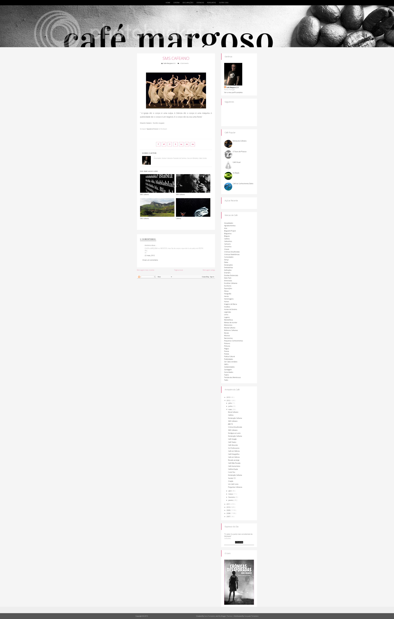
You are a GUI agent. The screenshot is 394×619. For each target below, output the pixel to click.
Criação (230, 481)
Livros (226, 315)
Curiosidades (228, 257)
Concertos (227, 246)
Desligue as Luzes (234, 433)
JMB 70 (230, 424)
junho (230, 406)
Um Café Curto (233, 484)
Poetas (226, 354)
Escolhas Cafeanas (230, 283)
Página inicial (178, 270)
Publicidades (228, 359)
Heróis (226, 296)
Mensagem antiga (209, 270)
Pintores (227, 343)
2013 (229, 397)
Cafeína (176, 3)
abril (230, 491)
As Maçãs (236, 173)
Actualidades (228, 223)
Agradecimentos (230, 226)
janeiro (231, 500)
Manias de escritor (230, 322)
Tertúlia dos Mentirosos (232, 377)
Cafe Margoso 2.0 (169, 63)
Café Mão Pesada (234, 463)
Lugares (227, 317)
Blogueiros (228, 233)
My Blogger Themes (225, 616)
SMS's (226, 364)
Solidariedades (229, 367)
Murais (226, 333)
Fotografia (227, 294)
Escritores (227, 286)
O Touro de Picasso (239, 151)
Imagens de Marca (230, 304)
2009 (229, 510)
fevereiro (231, 497)
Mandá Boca (228, 320)
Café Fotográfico (233, 454)
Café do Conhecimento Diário (243, 183)
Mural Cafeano (233, 412)
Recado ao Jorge (233, 460)
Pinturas (227, 346)
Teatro (226, 375)
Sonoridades (228, 372)
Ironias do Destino (230, 309)
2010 (229, 507)
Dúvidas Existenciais (231, 275)
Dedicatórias (228, 267)
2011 (229, 504)
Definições (228, 270)
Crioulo (226, 249)
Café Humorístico (234, 466)
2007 (229, 516)
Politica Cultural (229, 356)
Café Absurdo (233, 445)
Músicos (227, 335)
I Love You (231, 472)
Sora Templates (209, 616)
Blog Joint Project (230, 231)
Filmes (226, 291)
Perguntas (211, 3)
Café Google (232, 439)
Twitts (226, 380)
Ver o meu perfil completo (233, 92)
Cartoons (227, 244)
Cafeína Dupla (233, 469)
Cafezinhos (228, 241)
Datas (226, 262)
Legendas (227, 312)
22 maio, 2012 (150, 255)
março (230, 494)
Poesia (226, 351)
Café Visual (236, 162)
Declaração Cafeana (235, 418)
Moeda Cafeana (229, 328)
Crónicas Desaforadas (232, 252)
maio (230, 409)
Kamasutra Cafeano (239, 141)
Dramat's (227, 273)
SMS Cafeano (176, 58)
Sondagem (228, 370)
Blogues (227, 236)
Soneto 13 (231, 478)
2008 (229, 513)
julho (230, 403)
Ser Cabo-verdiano (230, 362)
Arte (225, 228)
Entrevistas (228, 281)
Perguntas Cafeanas (235, 487)
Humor (226, 301)
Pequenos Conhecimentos (233, 341)
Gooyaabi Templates (251, 616)
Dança (226, 260)
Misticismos (228, 325)
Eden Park (227, 278)
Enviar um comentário (150, 260)
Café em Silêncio (234, 451)
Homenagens (229, 299)
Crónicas (200, 3)
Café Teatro (232, 442)
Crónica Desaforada (235, 427)
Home (168, 3)
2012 (229, 400)
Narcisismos (228, 338)
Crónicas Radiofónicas (232, 254)
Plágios (226, 349)
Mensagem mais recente (145, 270)
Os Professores (233, 448)
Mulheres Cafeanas (231, 330)
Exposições (228, 288)
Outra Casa (223, 3)
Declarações (188, 3)
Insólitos (227, 307)
